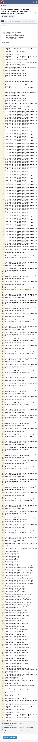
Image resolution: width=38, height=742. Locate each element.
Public (12, 16)
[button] (36, 2)
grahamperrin (15, 21)
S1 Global (30, 727)
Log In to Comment (9, 737)
